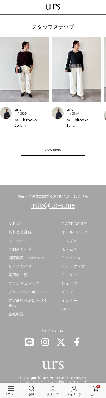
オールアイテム (75, 232)
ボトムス (69, 249)
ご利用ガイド (20, 249)
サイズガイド (20, 266)
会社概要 (16, 314)
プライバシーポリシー (28, 292)
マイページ (18, 240)
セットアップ (73, 266)
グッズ (67, 292)
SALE (66, 309)
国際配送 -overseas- (28, 258)
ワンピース (71, 258)
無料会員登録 (20, 232)
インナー (69, 300)
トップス (69, 240)
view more (53, 149)
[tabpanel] (53, 86)
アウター (69, 275)
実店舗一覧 (18, 275)
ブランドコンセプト (26, 283)
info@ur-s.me (53, 205)
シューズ (69, 283)
